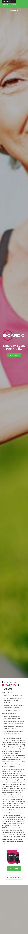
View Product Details (14, 873)
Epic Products (12, 6)
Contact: (6, 6)
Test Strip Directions (14, 877)
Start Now (14, 355)
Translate (13, 4)
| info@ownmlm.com (20, 6)
